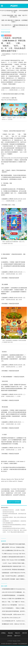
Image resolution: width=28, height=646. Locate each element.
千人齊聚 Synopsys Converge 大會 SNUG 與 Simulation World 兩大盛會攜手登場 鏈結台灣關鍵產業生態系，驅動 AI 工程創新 (14, 553)
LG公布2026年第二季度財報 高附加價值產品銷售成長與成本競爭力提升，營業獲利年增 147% (14, 569)
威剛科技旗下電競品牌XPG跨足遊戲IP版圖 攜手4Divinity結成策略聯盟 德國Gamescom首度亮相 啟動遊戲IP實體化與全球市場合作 (14, 544)
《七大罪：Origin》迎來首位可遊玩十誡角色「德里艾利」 (14, 563)
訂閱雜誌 (3, 633)
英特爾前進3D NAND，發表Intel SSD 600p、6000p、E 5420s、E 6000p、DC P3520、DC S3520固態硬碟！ (14, 624)
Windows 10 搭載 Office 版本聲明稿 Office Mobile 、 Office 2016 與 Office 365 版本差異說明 (14, 598)
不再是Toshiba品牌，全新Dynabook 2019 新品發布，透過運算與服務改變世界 (14, 614)
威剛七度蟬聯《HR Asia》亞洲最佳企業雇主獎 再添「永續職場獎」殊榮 (14, 547)
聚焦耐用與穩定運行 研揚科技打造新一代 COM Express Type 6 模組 (14, 566)
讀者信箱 (9, 635)
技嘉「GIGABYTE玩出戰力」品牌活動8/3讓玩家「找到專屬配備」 (14, 576)
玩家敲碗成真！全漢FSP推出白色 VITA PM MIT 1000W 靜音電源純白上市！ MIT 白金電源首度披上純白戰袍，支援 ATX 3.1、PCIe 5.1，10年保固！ (14, 572)
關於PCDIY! (17, 635)
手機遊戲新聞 (8, 35)
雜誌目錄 (10, 633)
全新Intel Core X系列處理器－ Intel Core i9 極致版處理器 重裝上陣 (14, 605)
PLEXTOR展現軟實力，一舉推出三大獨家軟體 (14, 608)
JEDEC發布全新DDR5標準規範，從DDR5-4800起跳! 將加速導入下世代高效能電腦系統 (14, 611)
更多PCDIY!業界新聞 (14, 501)
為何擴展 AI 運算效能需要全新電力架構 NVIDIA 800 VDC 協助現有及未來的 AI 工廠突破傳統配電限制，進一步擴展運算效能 (14, 556)
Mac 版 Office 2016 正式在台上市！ (11, 617)
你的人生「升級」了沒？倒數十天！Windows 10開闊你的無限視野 (14, 601)
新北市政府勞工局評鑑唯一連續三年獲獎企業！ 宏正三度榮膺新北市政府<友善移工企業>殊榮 (14, 579)
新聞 (2, 35)
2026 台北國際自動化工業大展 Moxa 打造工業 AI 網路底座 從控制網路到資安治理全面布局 (14, 550)
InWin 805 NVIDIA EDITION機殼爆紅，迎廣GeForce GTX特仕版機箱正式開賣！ (14, 592)
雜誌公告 (17, 633)
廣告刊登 (24, 633)
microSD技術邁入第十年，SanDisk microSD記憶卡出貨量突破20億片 (14, 620)
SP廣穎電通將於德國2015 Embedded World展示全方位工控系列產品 (14, 589)
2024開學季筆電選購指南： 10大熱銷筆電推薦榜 (14, 595)
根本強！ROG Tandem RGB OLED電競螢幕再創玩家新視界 (14, 560)
